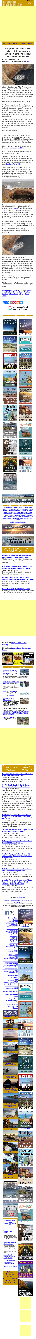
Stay (4, 43)
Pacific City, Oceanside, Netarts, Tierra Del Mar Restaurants (10, 961)
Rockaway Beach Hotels (12, 929)
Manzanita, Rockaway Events (11, 982)
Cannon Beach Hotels (13, 925)
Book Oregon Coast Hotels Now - (10, 1277)
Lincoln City (8, 1103)
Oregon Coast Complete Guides (11, 999)
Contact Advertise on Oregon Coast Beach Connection (18, 901)
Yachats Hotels (27, 513)
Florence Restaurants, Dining (11, 971)
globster (15, 208)
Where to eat (13, 294)
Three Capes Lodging (13, 930)
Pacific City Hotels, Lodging (11, 931)
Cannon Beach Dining (13, 957)
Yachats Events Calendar (12, 988)
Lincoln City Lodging (13, 932)
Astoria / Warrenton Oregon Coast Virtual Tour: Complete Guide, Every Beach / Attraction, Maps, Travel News (17, 882)
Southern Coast (10, 1178)
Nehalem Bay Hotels (15, 509)
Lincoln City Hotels (14, 512)
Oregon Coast (20, 897)
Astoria (16, 979)
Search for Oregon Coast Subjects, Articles (12, 1006)
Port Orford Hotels (23, 516)
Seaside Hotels (17, 507)
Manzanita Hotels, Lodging (12, 927)
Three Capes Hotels (14, 510)
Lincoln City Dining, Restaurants (10, 965)
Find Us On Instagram (10, 1266)
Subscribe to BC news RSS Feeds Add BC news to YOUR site (10, 1222)
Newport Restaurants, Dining (11, 967)
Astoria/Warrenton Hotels (12, 923)
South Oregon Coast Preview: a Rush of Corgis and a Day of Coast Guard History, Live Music (17, 816)
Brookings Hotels (17, 518)
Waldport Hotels (18, 513)
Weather (22, 43)
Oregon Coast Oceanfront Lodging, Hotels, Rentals (10, 1256)
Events (15, 43)
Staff (28, 61)
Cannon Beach (10, 1052)
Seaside (16, 956)
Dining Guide (13, 955)
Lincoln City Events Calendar (11, 984)
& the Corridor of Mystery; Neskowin (10, 1105)
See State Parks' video (13, 164)
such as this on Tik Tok (17, 148)
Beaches (30, 43)
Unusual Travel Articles (8, 1231)
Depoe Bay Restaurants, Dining (10, 966)
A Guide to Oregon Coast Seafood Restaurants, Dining (9, 1262)
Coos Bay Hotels (14, 940)
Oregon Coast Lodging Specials (18, 522)
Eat (9, 43)
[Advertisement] (18, 24)
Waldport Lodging (14, 936)
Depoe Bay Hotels (26, 512)
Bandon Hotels (12, 516)
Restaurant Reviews (13, 972)
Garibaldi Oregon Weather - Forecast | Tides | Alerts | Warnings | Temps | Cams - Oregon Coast (17, 855)
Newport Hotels (7, 513)
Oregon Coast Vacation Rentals (18, 521)
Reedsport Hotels (20, 515)
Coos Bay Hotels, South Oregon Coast (16, 589)
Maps (21, 294)
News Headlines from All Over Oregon (10, 1243)
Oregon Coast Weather (10, 991)
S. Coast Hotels (12, 922)
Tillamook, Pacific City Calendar (10, 983)
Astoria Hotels (8, 507)
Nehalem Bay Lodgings (12, 926)
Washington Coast (10, 1016)
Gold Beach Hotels (13, 944)
